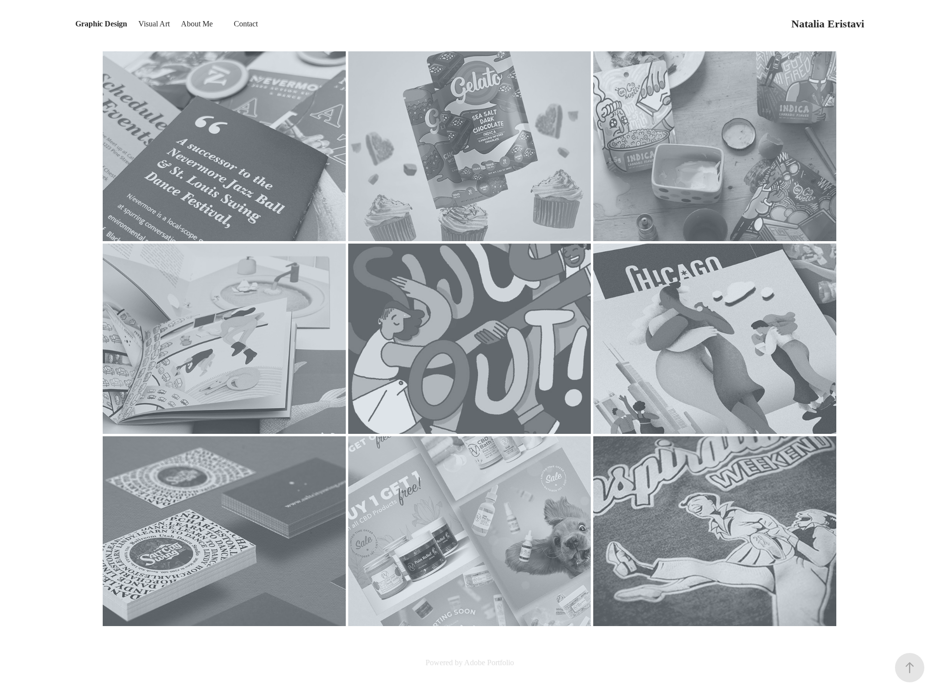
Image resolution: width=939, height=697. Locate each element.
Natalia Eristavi (827, 24)
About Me (197, 24)
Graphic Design (101, 24)
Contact (246, 24)
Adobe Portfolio (489, 662)
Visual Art (154, 24)
